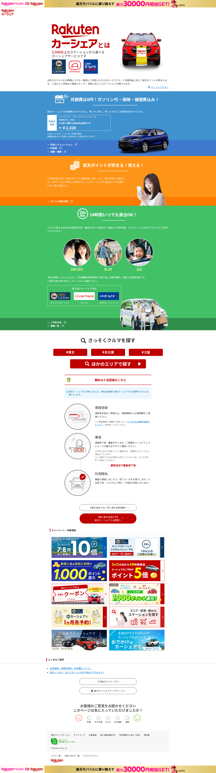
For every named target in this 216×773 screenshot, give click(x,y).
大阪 (147, 352)
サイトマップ (79, 735)
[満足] (127, 718)
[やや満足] (118, 718)
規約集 (147, 735)
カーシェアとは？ (160, 87)
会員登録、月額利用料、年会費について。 (71, 668)
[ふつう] (108, 718)
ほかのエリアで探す (111, 364)
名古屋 (109, 352)
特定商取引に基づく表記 (129, 735)
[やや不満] (98, 718)
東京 (71, 352)
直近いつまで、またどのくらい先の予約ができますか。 (77, 672)
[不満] (89, 718)
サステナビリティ (90, 755)
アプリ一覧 (56, 755)
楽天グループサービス (60, 735)
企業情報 (92, 735)
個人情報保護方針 (107, 735)
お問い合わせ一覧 (72, 755)
